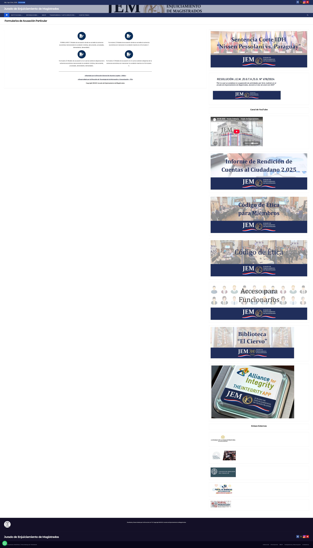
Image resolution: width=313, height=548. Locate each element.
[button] (307, 15)
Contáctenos (84, 15)
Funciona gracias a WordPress (12, 544)
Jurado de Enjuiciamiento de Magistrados (31, 8)
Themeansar (33, 544)
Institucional (16, 15)
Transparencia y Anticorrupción (62, 15)
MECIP (44, 15)
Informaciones (32, 15)
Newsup (26, 544)
